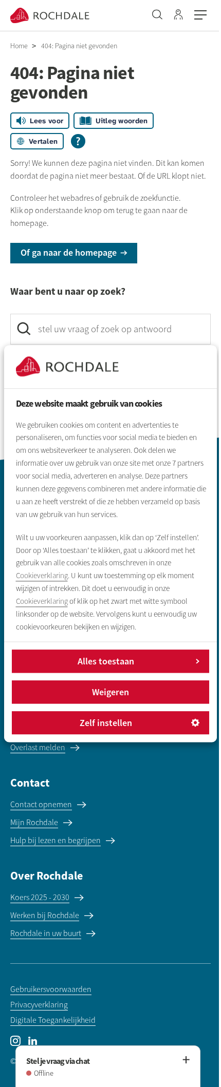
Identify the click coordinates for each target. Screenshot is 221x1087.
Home (19, 46)
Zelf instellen (106, 723)
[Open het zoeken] (157, 15)
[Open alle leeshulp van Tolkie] (78, 141)
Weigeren (110, 692)
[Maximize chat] (185, 1060)
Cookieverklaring (42, 576)
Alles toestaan (106, 661)
